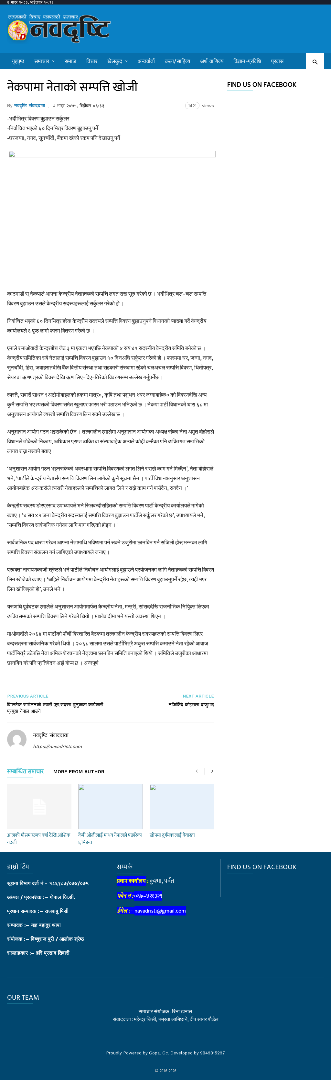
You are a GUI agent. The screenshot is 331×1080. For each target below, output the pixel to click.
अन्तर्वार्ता (146, 61)
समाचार (41, 61)
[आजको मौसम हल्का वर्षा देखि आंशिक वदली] (39, 806)
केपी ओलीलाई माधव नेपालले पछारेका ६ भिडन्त (110, 839)
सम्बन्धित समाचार (25, 773)
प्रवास (277, 61)
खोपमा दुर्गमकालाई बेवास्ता (172, 835)
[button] (315, 62)
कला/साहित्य (177, 61)
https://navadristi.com (57, 746)
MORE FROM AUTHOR (78, 772)
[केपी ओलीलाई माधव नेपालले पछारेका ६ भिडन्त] (110, 806)
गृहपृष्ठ (18, 61)
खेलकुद (114, 61)
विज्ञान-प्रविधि (247, 61)
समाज (70, 61)
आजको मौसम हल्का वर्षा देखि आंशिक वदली (38, 839)
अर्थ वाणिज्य (211, 61)
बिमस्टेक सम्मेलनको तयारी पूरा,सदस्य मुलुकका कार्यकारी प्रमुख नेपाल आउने (55, 708)
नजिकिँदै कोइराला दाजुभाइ (191, 705)
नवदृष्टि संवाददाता (29, 105)
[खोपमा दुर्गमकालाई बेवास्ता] (182, 806)
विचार (91, 61)
